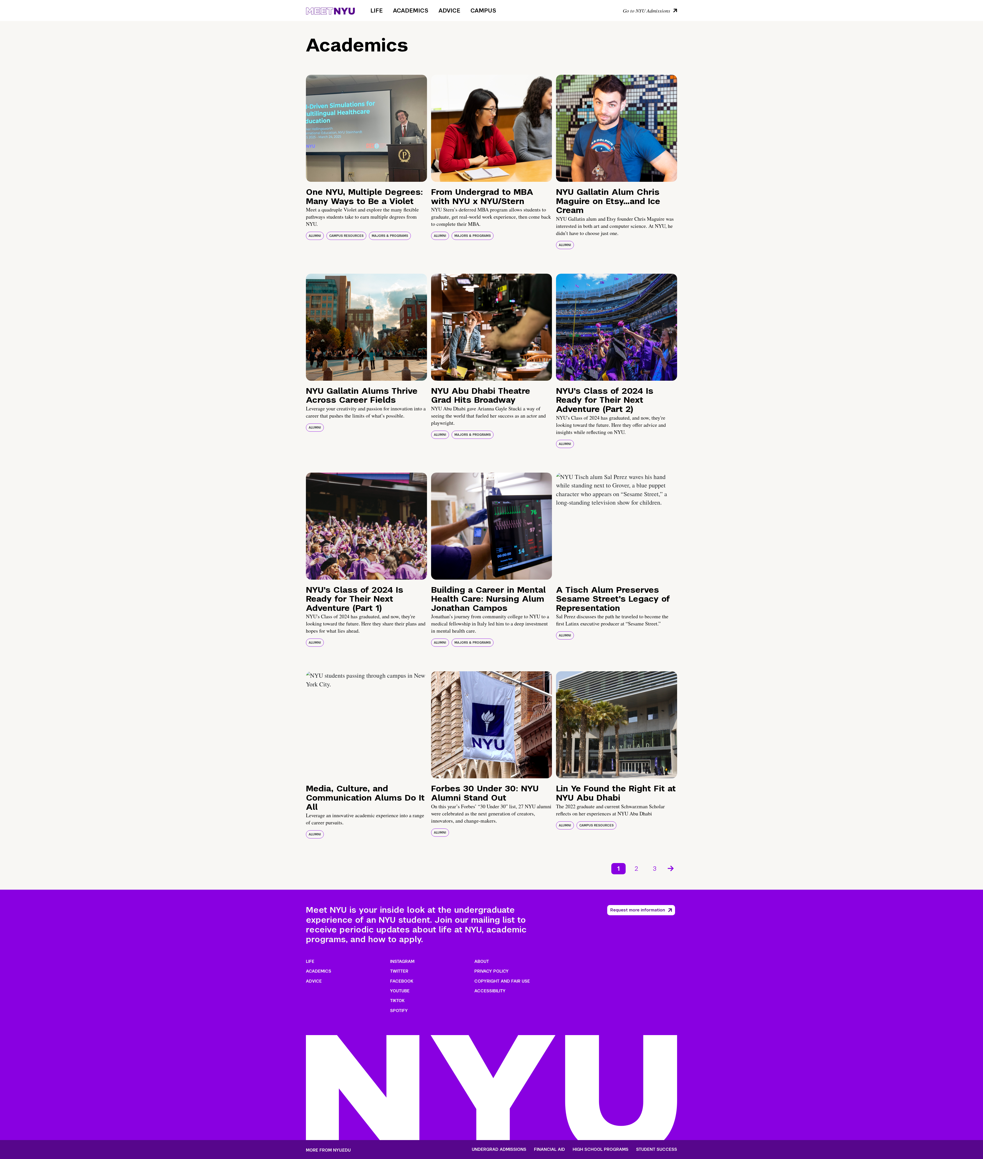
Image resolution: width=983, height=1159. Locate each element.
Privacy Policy (491, 971)
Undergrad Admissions (499, 1149)
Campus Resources (346, 236)
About (481, 961)
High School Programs (600, 1149)
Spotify (399, 1010)
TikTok (397, 1000)
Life (376, 10)
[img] (366, 128)
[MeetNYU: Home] (330, 10)
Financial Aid (549, 1149)
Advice (449, 10)
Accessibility (490, 991)
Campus (483, 10)
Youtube (400, 991)
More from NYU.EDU (328, 1150)
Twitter (399, 971)
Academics (410, 10)
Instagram (402, 961)
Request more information (637, 910)
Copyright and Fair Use (502, 981)
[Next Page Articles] (671, 868)
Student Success (656, 1149)
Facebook (401, 981)
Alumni (315, 236)
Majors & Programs (390, 236)
